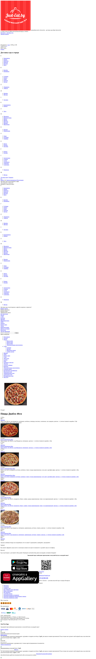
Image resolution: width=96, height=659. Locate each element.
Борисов (6, 62)
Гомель (5, 77)
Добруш (6, 88)
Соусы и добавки (8, 365)
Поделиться (4, 635)
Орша (5, 136)
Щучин (5, 175)
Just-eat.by (41, 571)
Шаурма (6, 353)
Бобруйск (6, 61)
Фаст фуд (6, 377)
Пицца (5, 339)
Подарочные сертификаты (10, 370)
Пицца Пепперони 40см (7, 439)
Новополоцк (7, 131)
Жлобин (6, 93)
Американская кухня (9, 373)
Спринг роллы (10, 351)
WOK (5, 354)
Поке (5, 361)
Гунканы (9, 347)
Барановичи (7, 58)
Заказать (3, 420)
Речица (5, 151)
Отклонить (43, 653)
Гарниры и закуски (8, 362)
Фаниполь (6, 169)
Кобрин (6, 106)
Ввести (16, 649)
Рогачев (6, 153)
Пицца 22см (10, 341)
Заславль (6, 99)
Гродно (5, 82)
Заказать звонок (5, 34)
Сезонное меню (8, 369)
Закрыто (11, 177)
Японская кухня (8, 372)
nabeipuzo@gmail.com (44, 575)
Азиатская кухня (8, 374)
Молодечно (6, 124)
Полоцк (6, 145)
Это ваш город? (5, 177)
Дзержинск (6, 87)
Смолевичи (6, 162)
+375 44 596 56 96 (43, 578)
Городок (6, 80)
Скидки (6, 338)
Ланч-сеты (6, 358)
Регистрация (20, 180)
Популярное (7, 337)
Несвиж (6, 129)
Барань (5, 59)
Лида (5, 111)
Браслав (6, 63)
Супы (5, 357)
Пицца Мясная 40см (6, 497)
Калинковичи (7, 105)
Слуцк (5, 160)
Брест (5, 65)
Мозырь (6, 123)
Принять (38, 653)
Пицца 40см (10, 343)
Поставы (6, 146)
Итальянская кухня (8, 376)
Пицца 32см (10, 342)
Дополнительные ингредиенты (15, 345)
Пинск (5, 143)
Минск (5, 119)
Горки (5, 79)
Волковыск (6, 71)
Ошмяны (6, 138)
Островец (6, 137)
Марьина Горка (7, 117)
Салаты (5, 359)
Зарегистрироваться (11, 180)
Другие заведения (5, 331)
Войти (2, 180)
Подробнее (49, 653)
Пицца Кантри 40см (6, 526)
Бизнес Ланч (7, 355)
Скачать (6, 629)
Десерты (6, 363)
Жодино (6, 94)
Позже (2, 629)
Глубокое (6, 76)
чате (9, 45)
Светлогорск (7, 158)
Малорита (6, 116)
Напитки (6, 366)
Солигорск (6, 164)
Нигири (9, 349)
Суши (5, 346)
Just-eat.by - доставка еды (7, 32)
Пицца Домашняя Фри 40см (8, 468)
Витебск (6, 70)
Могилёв (6, 121)
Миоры (5, 120)
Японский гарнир (11, 350)
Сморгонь (6, 163)
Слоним (6, 159)
